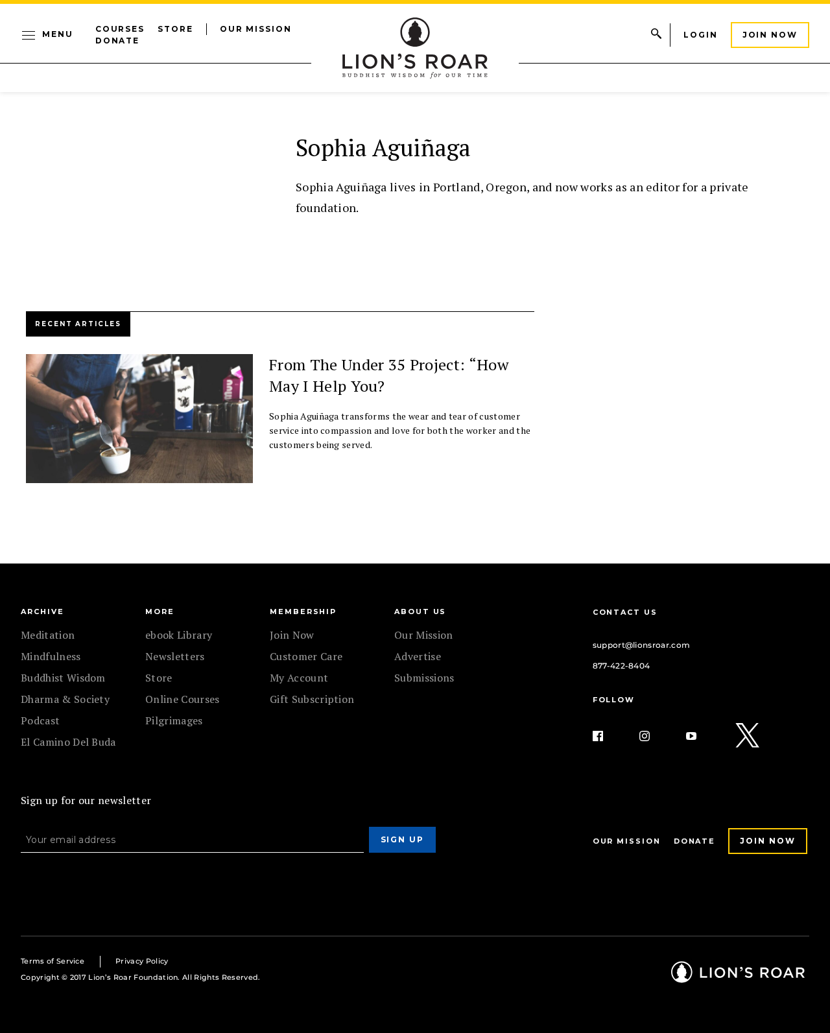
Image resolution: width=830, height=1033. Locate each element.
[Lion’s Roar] (738, 978)
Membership (303, 611)
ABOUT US (420, 611)
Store (175, 29)
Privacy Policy (141, 961)
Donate (117, 40)
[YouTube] (701, 736)
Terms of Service (52, 961)
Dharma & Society (65, 699)
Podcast (40, 720)
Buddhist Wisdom (63, 678)
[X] (748, 736)
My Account (299, 678)
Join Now (770, 35)
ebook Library (178, 635)
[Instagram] (654, 736)
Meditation (48, 635)
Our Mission (256, 29)
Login (700, 35)
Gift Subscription (312, 699)
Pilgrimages (174, 720)
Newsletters (175, 656)
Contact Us (625, 612)
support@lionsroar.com (642, 645)
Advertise (417, 656)
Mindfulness (51, 656)
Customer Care (306, 656)
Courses (120, 29)
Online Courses (182, 699)
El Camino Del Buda (68, 742)
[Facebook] (608, 736)
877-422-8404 (621, 666)
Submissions (424, 678)
